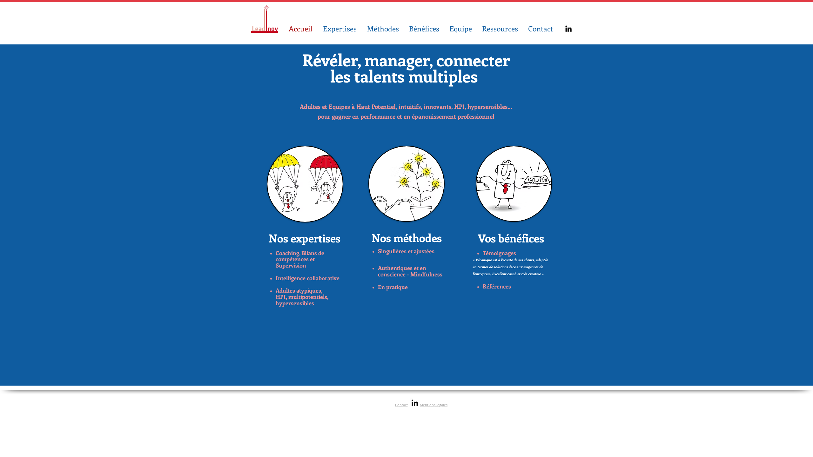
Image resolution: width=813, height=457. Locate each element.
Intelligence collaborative (307, 278)
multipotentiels (307, 297)
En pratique (393, 287)
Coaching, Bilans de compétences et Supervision (300, 259)
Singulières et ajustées (406, 251)
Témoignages (499, 253)
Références (497, 286)
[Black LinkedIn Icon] (568, 28)
